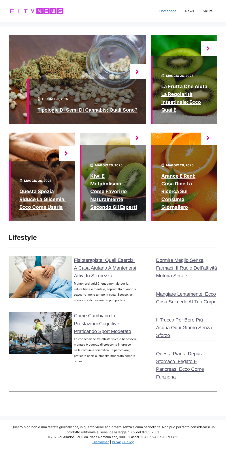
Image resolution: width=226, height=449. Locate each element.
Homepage (167, 11)
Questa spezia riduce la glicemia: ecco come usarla (42, 199)
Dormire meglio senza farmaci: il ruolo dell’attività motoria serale (186, 267)
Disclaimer (100, 442)
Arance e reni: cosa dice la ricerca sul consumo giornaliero (178, 191)
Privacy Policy (123, 442)
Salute (208, 11)
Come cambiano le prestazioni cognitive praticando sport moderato (102, 323)
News (189, 11)
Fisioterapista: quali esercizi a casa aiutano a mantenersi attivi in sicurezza (105, 267)
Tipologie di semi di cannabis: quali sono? (87, 110)
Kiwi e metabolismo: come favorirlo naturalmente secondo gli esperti (113, 191)
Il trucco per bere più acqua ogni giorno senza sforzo (184, 327)
